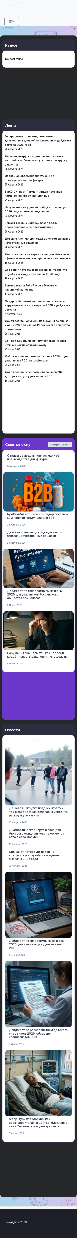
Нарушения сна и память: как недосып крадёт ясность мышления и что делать (37, 654)
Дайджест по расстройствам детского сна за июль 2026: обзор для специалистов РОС (38, 1033)
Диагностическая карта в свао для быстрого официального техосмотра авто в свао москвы (36, 833)
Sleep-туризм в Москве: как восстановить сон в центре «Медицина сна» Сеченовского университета (38, 1122)
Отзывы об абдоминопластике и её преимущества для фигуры (33, 457)
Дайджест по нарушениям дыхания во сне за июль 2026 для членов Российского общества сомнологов (37, 325)
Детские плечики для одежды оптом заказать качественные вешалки (35, 534)
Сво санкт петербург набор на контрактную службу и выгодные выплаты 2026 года (34, 855)
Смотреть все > (60, 444)
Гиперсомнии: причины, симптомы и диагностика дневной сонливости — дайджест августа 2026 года (38, 140)
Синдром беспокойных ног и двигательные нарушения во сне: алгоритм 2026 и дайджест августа (37, 305)
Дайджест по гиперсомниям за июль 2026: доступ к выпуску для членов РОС (36, 944)
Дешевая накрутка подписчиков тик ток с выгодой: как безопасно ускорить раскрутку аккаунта (36, 160)
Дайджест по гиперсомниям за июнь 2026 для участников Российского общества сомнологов (34, 594)
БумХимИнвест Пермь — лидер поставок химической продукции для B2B (37, 516)
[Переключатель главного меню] (11, 21)
